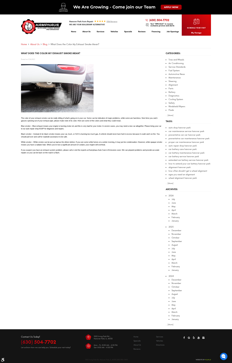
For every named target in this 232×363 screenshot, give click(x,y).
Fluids (171, 110)
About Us (86, 31)
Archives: (172, 189)
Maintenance (175, 77)
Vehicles (114, 31)
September (177, 241)
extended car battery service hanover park (188, 160)
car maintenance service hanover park (186, 131)
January (175, 221)
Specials (128, 31)
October (175, 237)
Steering (172, 81)
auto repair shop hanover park (183, 146)
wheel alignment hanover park (183, 178)
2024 (171, 276)
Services (100, 31)
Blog (45, 44)
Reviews (141, 31)
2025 (171, 227)
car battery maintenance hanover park (186, 153)
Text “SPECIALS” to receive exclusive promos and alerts (162, 25)
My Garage (196, 33)
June (174, 203)
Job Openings (173, 31)
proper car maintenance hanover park (186, 142)
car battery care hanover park (183, 149)
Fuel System (174, 70)
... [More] (169, 115)
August (175, 245)
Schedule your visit (196, 28)
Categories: (173, 53)
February (176, 217)
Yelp (193, 337)
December (176, 230)
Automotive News (177, 74)
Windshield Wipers (177, 106)
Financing (156, 31)
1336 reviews (111, 21)
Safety (172, 103)
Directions (160, 345)
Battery (172, 92)
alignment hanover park (180, 167)
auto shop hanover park (180, 127)
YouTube (198, 337)
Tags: (169, 121)
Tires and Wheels (176, 59)
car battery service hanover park (184, 156)
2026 (171, 195)
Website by (203, 360)
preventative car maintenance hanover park (189, 138)
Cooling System (176, 99)
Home (73, 31)
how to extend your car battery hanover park (189, 163)
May (173, 206)
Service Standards (177, 67)
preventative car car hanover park (184, 135)
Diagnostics (174, 95)
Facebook (184, 337)
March (174, 213)
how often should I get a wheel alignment (188, 171)
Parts (171, 88)
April (174, 210)
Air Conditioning (176, 63)
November (176, 234)
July (173, 199)
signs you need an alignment (182, 174)
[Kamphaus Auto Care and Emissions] (41, 26)
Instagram (203, 337)
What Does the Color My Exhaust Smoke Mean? (75, 44)
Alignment (173, 85)
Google (189, 337)
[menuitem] (73, 32)
